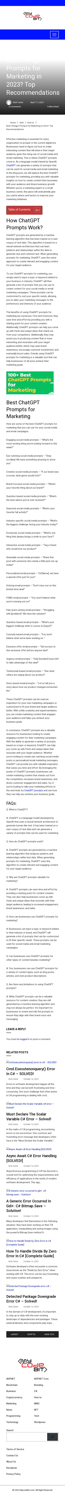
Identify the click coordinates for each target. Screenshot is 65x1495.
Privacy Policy (13, 1474)
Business (11, 1391)
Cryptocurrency (14, 1397)
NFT (36, 1409)
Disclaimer (11, 1467)
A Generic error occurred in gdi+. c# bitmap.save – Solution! (28, 1206)
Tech (36, 1415)
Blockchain (12, 1385)
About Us (11, 1461)
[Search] (52, 1437)
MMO (36, 1403)
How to (10, 53)
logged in (25, 1039)
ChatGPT (11, 165)
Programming (13, 1415)
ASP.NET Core (41, 1378)
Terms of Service (15, 1449)
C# (35, 1391)
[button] (35, 210)
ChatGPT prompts (33, 790)
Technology (12, 1422)
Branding (38, 1385)
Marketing (11, 1403)
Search (10, 1430)
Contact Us (12, 1455)
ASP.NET (10, 1378)
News (9, 1409)
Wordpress (39, 1422)
